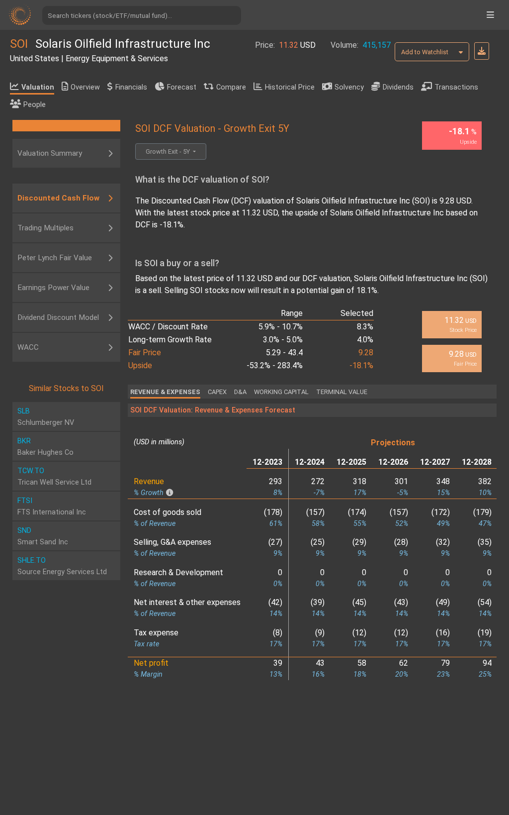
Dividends (398, 87)
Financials (131, 87)
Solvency (349, 87)
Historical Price (290, 87)
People (34, 105)
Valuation (37, 87)
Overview (85, 87)
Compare (231, 87)
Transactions (456, 87)
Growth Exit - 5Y (168, 151)
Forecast (181, 87)
